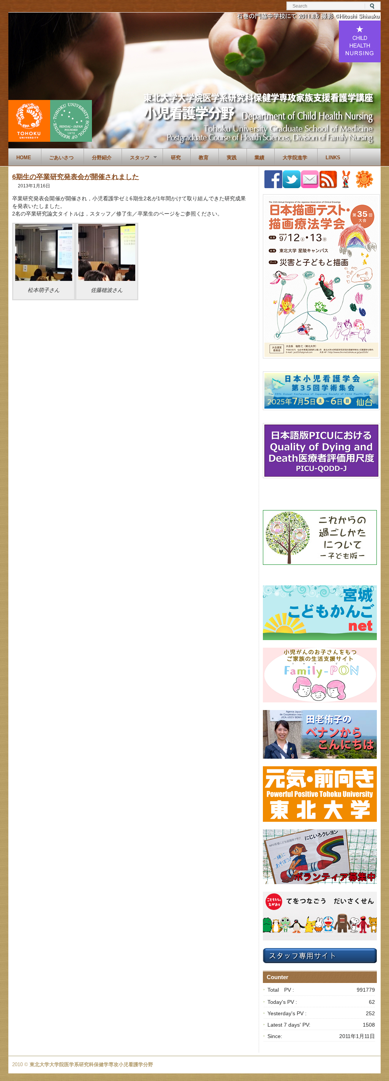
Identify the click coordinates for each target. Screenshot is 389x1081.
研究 (176, 157)
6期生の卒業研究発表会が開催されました (75, 177)
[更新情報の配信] (328, 187)
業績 (259, 157)
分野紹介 (102, 157)
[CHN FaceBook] (273, 186)
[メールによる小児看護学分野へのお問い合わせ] (310, 186)
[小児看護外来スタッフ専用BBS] (364, 186)
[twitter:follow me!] (291, 186)
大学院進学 (295, 157)
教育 (204, 157)
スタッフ (136, 158)
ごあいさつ (61, 157)
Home (23, 157)
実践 (232, 157)
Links (333, 157)
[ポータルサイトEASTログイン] (346, 186)
